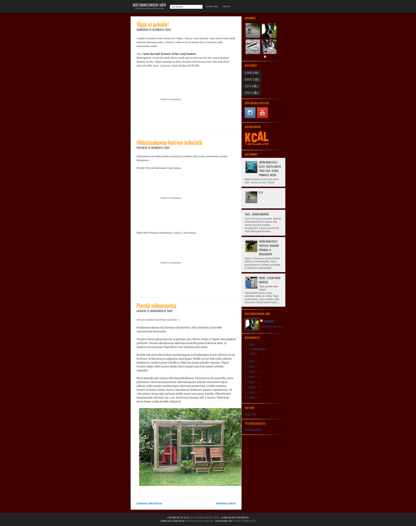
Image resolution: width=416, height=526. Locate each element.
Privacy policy (253, 429)
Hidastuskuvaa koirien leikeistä (169, 142)
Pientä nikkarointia (156, 305)
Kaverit (249, 79)
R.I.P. (261, 192)
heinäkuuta (259, 349)
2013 (252, 371)
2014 (252, 366)
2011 (252, 382)
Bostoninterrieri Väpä (149, 4)
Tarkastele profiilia (272, 327)
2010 (252, 387)
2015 (252, 361)
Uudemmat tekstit (145, 503)
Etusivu (158, 503)
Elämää (249, 73)
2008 (252, 397)
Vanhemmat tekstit (226, 503)
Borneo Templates (244, 521)
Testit (248, 86)
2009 (252, 392)
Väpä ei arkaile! (152, 24)
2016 (252, 344)
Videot (249, 93)
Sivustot (226, 6)
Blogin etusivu (212, 6)
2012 (252, 377)
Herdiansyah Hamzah (199, 521)
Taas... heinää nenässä (257, 214)
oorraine (268, 321)
